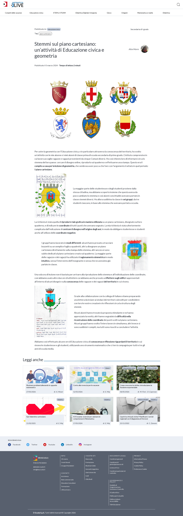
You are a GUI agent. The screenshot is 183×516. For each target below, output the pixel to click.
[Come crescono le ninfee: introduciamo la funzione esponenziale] (138, 379)
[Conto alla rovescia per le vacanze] (91, 379)
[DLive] (6, 4)
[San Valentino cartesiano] (45, 411)
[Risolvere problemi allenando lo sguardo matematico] (45, 379)
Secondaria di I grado (140, 29)
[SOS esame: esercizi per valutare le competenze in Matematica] (91, 411)
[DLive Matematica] (17, 6)
